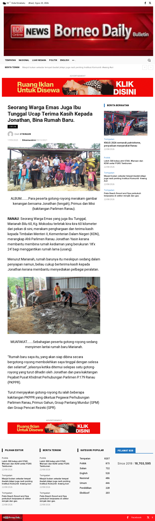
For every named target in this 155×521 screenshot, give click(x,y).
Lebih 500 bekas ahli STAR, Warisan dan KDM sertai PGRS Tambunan (123, 162)
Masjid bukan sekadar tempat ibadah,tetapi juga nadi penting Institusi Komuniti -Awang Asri (67, 67)
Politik (107, 158)
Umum (12, 126)
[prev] (144, 67)
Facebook (136, 517)
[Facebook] (145, 3)
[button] (149, 60)
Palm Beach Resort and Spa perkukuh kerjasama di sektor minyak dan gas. (122, 194)
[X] (150, 3)
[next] (150, 67)
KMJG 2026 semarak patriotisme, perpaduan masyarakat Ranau (122, 144)
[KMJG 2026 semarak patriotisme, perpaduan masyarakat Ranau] (125, 123)
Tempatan (109, 139)
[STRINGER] (11, 134)
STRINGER (25, 134)
